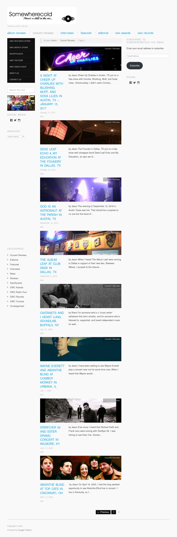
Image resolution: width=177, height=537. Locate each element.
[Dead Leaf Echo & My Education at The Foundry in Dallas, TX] (80, 133)
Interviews (67, 32)
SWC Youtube (16, 60)
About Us (14, 73)
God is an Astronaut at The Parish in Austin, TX (51, 212)
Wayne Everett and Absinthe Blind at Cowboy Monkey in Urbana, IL (52, 376)
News (12, 273)
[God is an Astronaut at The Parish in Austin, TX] (80, 190)
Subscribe (134, 65)
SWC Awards (123, 32)
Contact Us (15, 79)
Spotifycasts (16, 53)
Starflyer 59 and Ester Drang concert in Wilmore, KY (50, 435)
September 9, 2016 (48, 276)
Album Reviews (16, 32)
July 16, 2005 (46, 329)
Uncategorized (17, 306)
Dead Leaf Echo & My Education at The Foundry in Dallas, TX (50, 157)
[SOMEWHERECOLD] (41, 14)
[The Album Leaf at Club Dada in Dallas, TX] (80, 243)
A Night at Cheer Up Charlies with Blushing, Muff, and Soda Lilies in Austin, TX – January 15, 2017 (51, 91)
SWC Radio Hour (18, 66)
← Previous (103, 512)
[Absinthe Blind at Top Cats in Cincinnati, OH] (80, 468)
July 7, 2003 (45, 390)
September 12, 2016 (49, 222)
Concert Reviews (43, 32)
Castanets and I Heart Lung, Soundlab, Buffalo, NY (52, 319)
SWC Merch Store (19, 47)
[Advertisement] (21, 191)
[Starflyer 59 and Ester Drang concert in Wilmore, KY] (80, 411)
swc (42, 116)
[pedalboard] (21, 102)
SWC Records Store (20, 41)
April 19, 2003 (46, 497)
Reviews (14, 278)
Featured (86, 32)
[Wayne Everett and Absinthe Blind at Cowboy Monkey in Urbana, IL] (80, 350)
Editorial (103, 32)
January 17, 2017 (47, 112)
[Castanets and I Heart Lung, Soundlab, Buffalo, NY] (80, 297)
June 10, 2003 (46, 448)
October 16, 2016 (47, 169)
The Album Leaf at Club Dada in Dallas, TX (50, 265)
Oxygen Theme (24, 530)
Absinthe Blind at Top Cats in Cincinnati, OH (52, 488)
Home (54, 40)
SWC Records (145, 32)
